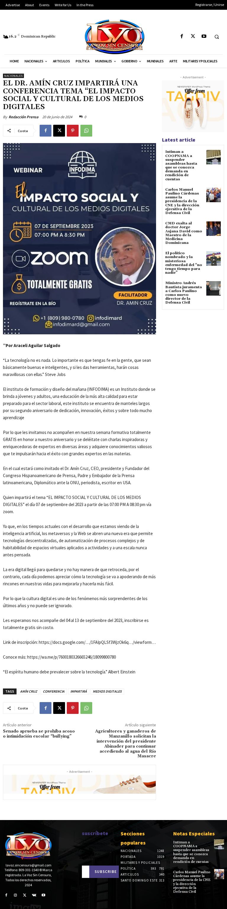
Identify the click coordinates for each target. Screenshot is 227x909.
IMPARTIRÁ (78, 691)
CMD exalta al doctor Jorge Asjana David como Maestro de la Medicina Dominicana (183, 233)
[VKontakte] (34, 895)
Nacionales (13, 76)
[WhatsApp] (86, 131)
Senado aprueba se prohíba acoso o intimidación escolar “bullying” (39, 734)
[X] (193, 36)
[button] (216, 36)
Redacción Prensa (23, 116)
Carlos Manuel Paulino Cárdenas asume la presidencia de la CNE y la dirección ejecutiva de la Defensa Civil (182, 201)
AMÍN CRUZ (28, 691)
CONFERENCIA (53, 691)
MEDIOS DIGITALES (107, 691)
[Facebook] (182, 36)
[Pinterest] (73, 131)
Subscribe (106, 871)
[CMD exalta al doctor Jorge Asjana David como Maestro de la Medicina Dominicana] (213, 228)
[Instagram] (15, 895)
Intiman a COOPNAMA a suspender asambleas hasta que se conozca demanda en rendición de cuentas (181, 165)
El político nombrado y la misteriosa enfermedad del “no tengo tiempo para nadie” (183, 263)
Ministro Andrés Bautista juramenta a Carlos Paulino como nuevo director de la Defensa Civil (183, 293)
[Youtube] (204, 36)
